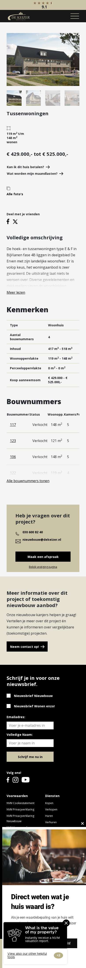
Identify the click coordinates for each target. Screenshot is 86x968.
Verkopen (51, 809)
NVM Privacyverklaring (20, 809)
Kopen (49, 803)
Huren (49, 816)
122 (13, 472)
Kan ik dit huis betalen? (25, 167)
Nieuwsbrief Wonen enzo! (34, 706)
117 (13, 424)
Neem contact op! (24, 647)
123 (13, 440)
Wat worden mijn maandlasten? (32, 173)
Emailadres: (16, 717)
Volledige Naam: (20, 734)
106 (13, 456)
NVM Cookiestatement (20, 803)
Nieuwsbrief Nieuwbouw (33, 696)
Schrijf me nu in (30, 757)
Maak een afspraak (43, 557)
